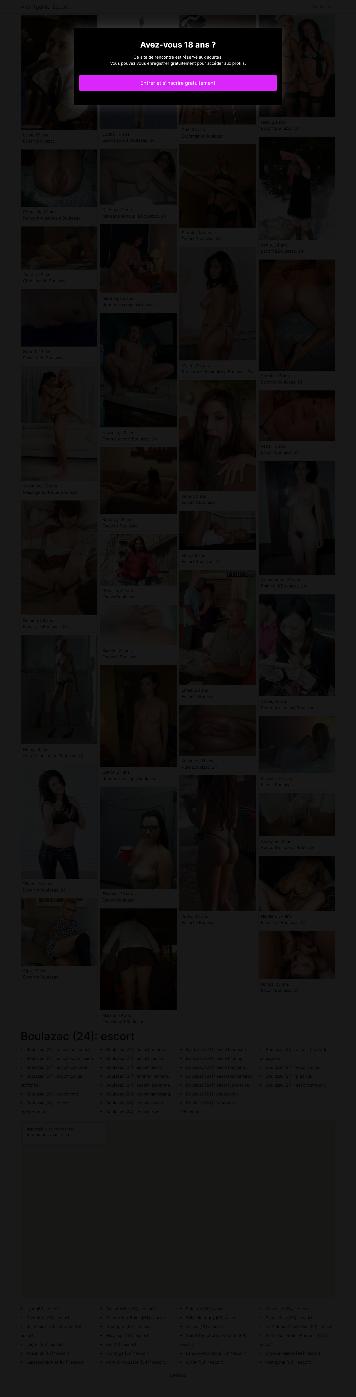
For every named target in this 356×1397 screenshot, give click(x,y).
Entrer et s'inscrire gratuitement (178, 83)
